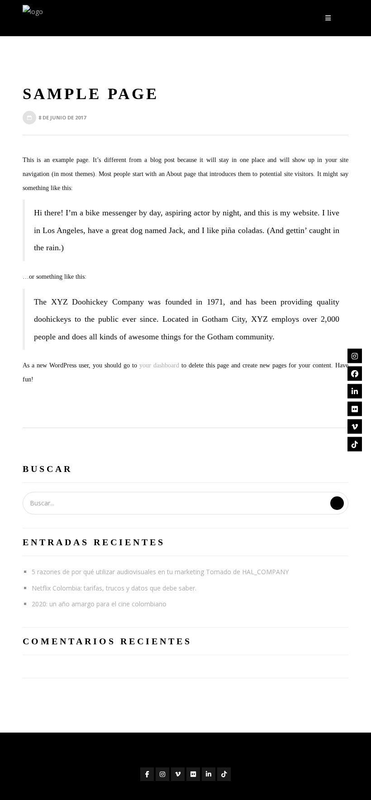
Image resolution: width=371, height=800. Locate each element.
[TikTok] (354, 444)
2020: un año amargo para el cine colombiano (99, 604)
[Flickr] (354, 409)
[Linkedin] (354, 391)
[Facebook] (354, 374)
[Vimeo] (354, 426)
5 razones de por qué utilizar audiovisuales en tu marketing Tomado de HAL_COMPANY (160, 571)
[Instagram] (354, 356)
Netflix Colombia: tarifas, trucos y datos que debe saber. (114, 588)
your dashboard (159, 365)
